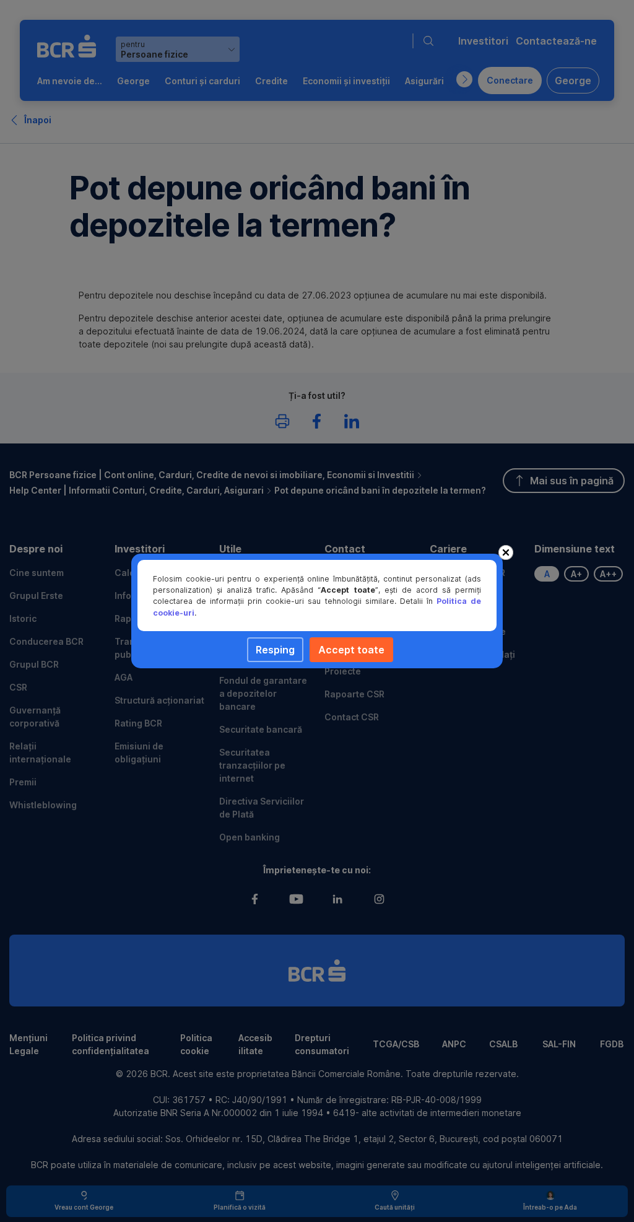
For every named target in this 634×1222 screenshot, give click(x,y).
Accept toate (351, 650)
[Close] (505, 552)
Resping (275, 650)
